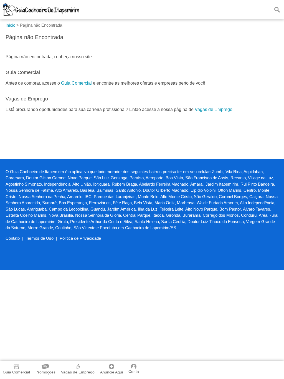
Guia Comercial (76, 83)
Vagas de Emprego (213, 109)
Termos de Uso (40, 238)
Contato (13, 238)
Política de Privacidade (80, 238)
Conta (133, 371)
